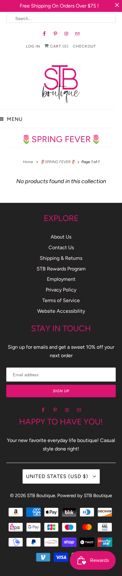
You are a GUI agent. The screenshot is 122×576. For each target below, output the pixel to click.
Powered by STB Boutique (84, 495)
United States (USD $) (58, 476)
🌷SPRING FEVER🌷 (61, 139)
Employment (61, 279)
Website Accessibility (61, 311)
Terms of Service (61, 300)
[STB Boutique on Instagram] (66, 34)
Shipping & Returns (61, 258)
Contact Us (61, 247)
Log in (33, 46)
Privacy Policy (61, 290)
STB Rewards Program (61, 269)
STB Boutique (41, 495)
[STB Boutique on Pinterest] (55, 34)
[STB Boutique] (61, 82)
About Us (61, 237)
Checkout (84, 46)
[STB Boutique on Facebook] (44, 34)
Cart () (59, 46)
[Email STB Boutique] (77, 34)
